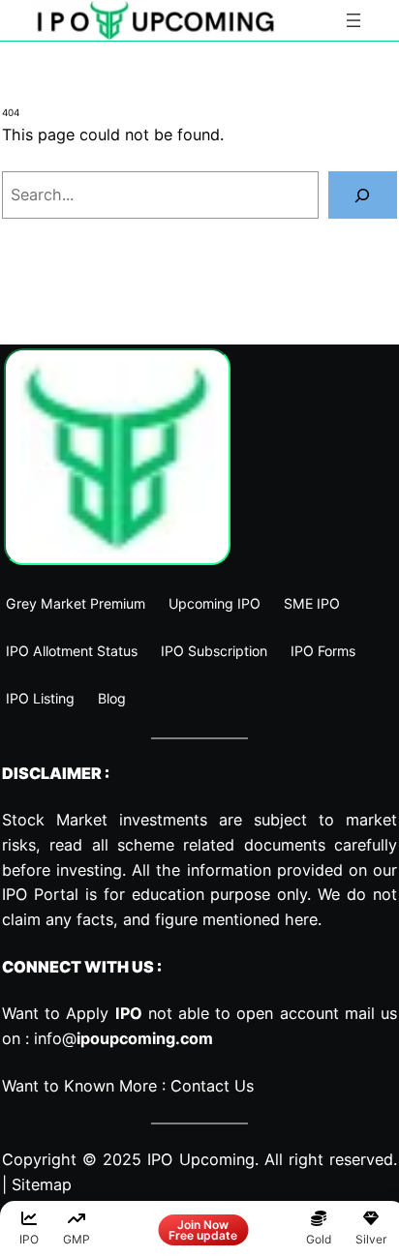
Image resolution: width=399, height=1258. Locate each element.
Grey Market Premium (75, 603)
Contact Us (212, 1085)
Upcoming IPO (215, 603)
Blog (112, 698)
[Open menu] (353, 20)
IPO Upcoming (200, 1159)
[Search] (362, 195)
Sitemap (42, 1184)
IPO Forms (323, 651)
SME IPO (312, 603)
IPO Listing (40, 698)
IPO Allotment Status (72, 651)
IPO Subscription (214, 651)
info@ (123, 1038)
